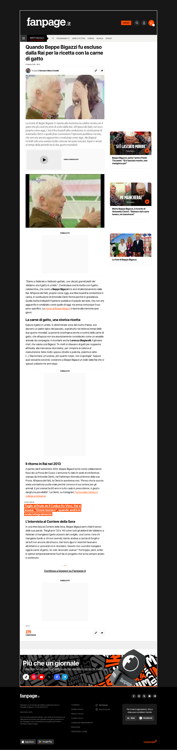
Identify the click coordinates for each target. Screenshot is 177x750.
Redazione (75, 727)
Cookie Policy (77, 718)
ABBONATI (126, 23)
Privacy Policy (77, 714)
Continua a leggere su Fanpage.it (65, 571)
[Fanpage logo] (45, 23)
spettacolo (37, 38)
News (28, 626)
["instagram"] (34, 677)
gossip (109, 38)
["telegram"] (65, 677)
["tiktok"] (26, 677)
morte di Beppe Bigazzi (57, 308)
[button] (101, 70)
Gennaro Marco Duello (49, 70)
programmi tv (63, 38)
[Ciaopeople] (150, 742)
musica (100, 38)
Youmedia (75, 705)
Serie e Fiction (78, 38)
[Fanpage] (29, 696)
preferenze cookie (79, 731)
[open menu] (23, 38)
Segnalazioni (77, 709)
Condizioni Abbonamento (82, 723)
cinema (91, 38)
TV (53, 38)
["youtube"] (41, 677)
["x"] (49, 677)
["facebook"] (57, 677)
